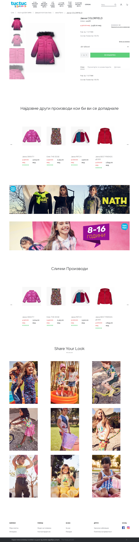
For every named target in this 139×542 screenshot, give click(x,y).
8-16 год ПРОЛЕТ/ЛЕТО (78, 4)
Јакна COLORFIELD (74, 13)
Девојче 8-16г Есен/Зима (43, 12)
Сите (12, 12)
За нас (68, 523)
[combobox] (105, 48)
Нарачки (12, 523)
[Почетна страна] (19, 5)
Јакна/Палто (59, 12)
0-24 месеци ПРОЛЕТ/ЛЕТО (44, 4)
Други (96, 523)
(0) (119, 25)
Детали (117, 67)
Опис (82, 67)
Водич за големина (124, 41)
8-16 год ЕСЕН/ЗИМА (70, 4)
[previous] (12, 144)
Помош (40, 523)
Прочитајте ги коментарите (99, 67)
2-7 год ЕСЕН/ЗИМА (52, 4)
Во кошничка (110, 55)
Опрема (88, 4)
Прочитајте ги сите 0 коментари (120, 27)
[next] (127, 144)
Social (124, 523)
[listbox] (105, 47)
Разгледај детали (67, 540)
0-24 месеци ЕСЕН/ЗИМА (35, 4)
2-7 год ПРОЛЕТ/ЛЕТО (61, 4)
